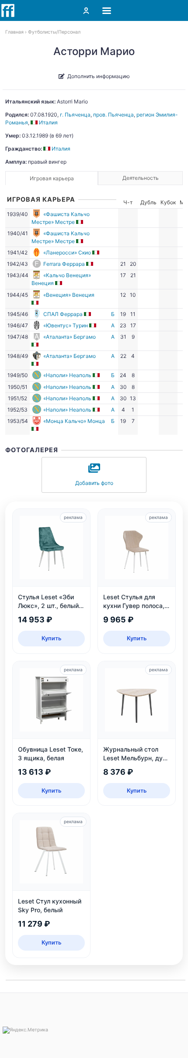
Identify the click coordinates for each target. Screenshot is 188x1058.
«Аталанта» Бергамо (69, 336)
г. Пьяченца (75, 114)
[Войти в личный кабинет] (86, 10)
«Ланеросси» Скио (67, 252)
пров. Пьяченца (113, 114)
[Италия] (80, 222)
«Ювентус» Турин (65, 325)
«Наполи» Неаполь (67, 375)
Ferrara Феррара (64, 264)
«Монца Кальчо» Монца (74, 421)
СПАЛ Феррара (63, 314)
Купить (52, 638)
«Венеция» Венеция (68, 295)
